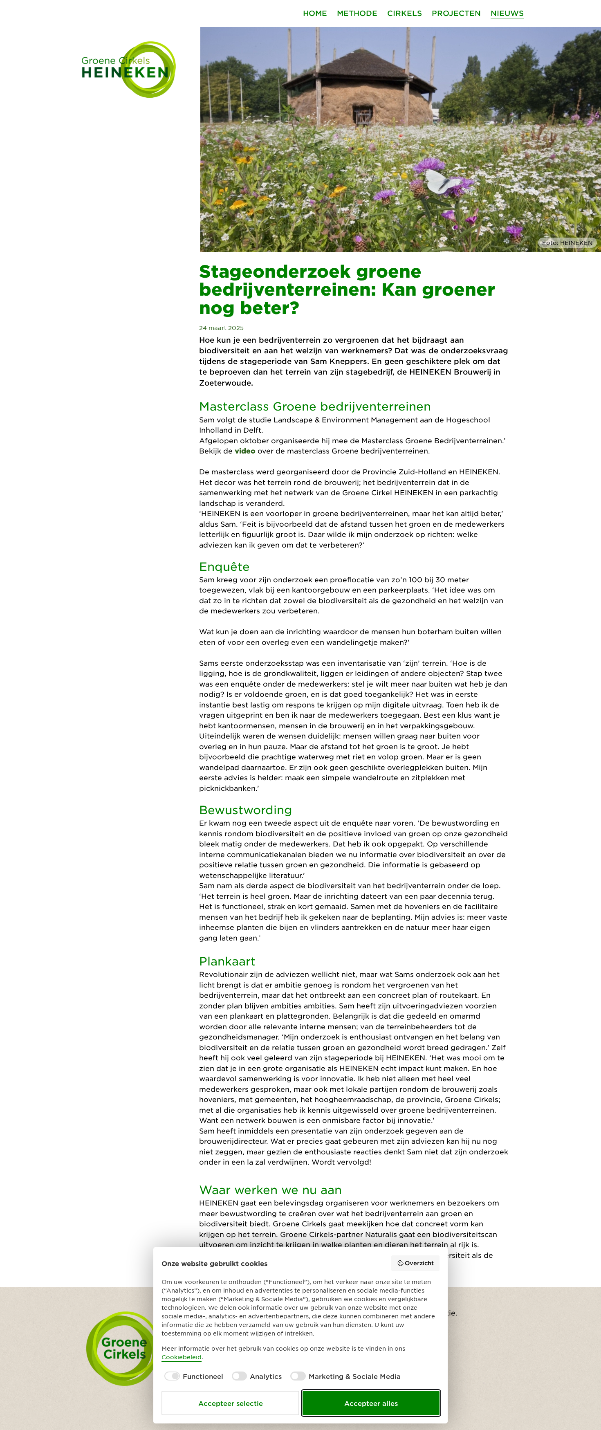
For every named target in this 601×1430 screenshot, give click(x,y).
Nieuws (507, 13)
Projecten (456, 13)
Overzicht (419, 1262)
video (245, 451)
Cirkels (404, 13)
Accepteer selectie (230, 1403)
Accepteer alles (371, 1403)
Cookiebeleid (181, 1356)
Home (315, 13)
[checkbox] (192, 1376)
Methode (357, 13)
